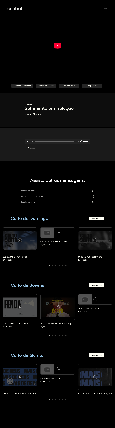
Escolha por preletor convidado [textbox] (33, 196)
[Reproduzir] (28, 141)
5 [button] (62, 265)
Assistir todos (96, 218)
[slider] (86, 141)
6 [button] (66, 265)
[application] (57, 141)
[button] (22, 86)
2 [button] (52, 265)
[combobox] (57, 191)
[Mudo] (81, 141)
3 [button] (56, 265)
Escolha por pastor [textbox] (28, 191)
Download (31, 148)
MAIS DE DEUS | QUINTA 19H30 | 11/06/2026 (19, 394)
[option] (20, 242)
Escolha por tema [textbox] (28, 202)
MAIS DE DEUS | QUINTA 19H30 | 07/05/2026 (95, 394)
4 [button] (59, 265)
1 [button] (49, 265)
